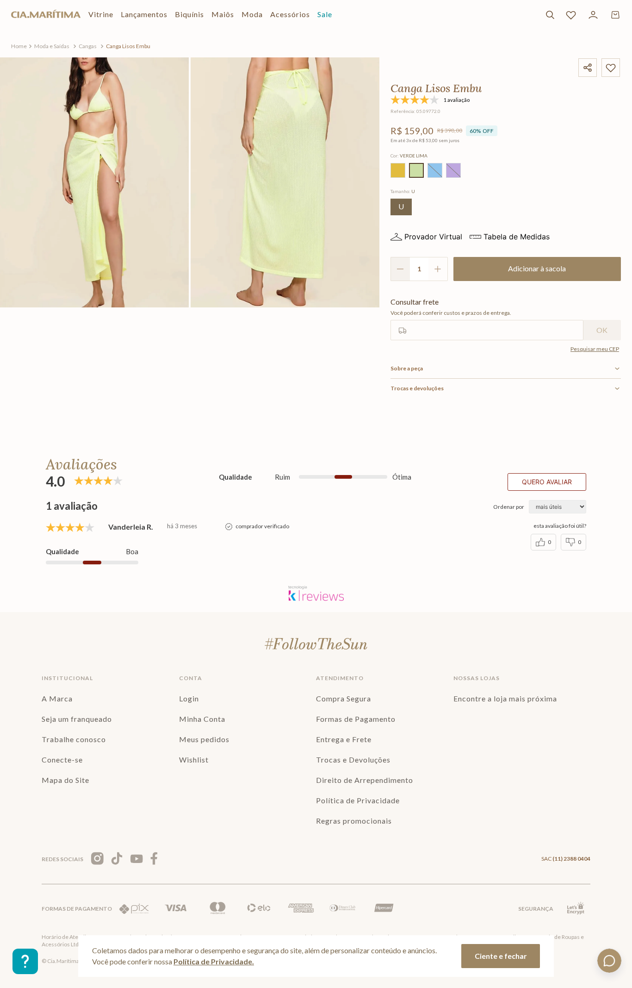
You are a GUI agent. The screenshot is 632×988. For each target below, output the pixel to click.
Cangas (88, 46)
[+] (438, 269)
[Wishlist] (570, 14)
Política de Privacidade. (213, 961)
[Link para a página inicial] (19, 46)
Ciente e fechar (501, 955)
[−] (400, 269)
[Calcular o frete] (602, 330)
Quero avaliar (547, 482)
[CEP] (486, 319)
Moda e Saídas (51, 46)
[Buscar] (550, 15)
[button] (397, 170)
